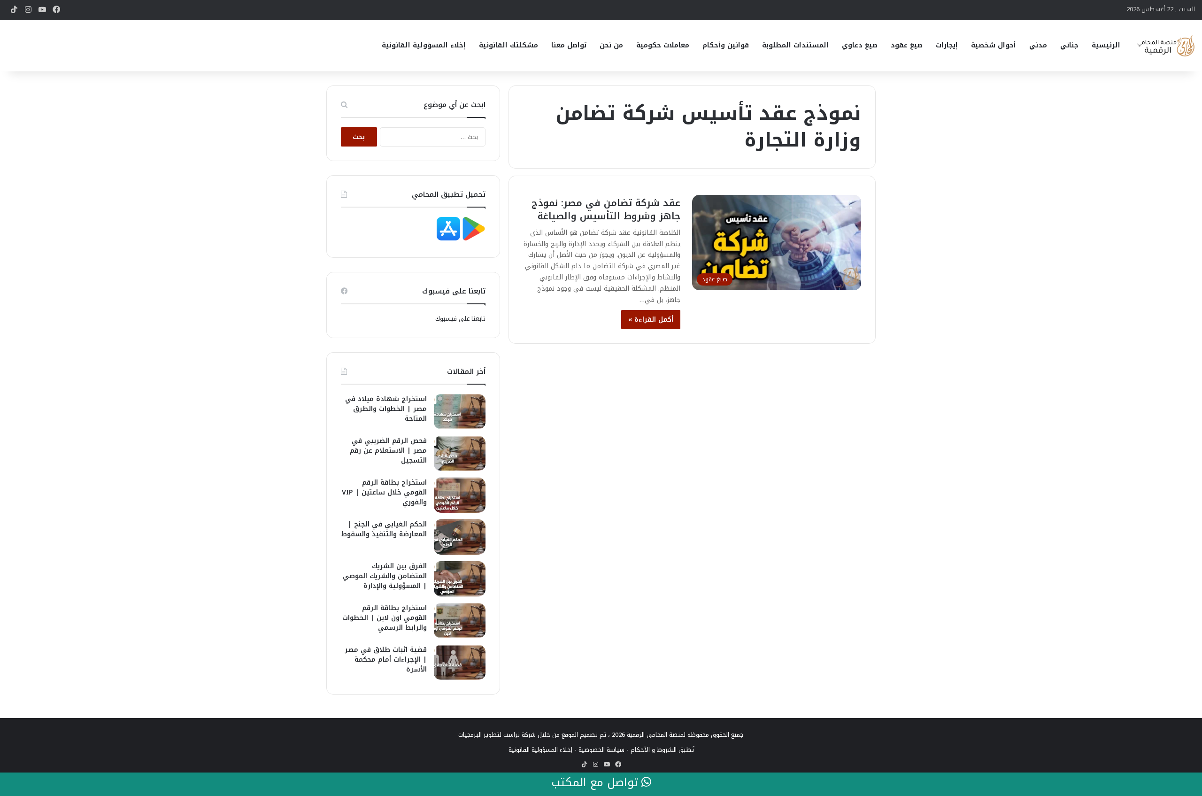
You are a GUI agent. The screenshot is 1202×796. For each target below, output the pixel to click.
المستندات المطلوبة (795, 45)
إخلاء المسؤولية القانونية (424, 45)
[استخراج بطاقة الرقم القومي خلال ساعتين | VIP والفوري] (459, 495)
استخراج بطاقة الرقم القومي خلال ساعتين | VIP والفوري (384, 492)
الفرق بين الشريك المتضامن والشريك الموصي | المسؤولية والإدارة (385, 576)
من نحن (611, 45)
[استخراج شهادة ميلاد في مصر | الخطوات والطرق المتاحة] (459, 411)
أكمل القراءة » (650, 319)
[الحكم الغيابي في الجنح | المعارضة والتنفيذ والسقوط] (459, 537)
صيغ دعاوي (860, 45)
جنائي (1069, 45)
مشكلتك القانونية (508, 45)
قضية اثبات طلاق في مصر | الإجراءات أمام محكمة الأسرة (386, 659)
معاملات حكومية (662, 45)
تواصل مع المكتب (596, 783)
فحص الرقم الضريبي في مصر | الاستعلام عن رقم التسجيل (388, 450)
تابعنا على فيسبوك (460, 319)
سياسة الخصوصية (601, 750)
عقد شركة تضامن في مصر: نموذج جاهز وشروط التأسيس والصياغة (606, 209)
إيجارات (947, 45)
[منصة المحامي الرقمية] (1165, 46)
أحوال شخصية (993, 45)
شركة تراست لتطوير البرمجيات (497, 735)
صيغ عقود (907, 45)
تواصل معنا (568, 45)
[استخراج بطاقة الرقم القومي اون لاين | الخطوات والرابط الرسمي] (459, 620)
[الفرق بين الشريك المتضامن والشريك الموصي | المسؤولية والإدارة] (459, 578)
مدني (1038, 45)
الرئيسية (1106, 45)
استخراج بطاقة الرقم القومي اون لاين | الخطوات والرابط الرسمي (384, 618)
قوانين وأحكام (725, 45)
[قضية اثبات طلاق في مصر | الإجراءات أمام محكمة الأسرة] (459, 662)
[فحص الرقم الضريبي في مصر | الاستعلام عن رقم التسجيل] (459, 453)
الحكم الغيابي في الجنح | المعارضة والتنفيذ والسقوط (384, 529)
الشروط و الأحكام (654, 750)
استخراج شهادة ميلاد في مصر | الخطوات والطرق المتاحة (386, 409)
